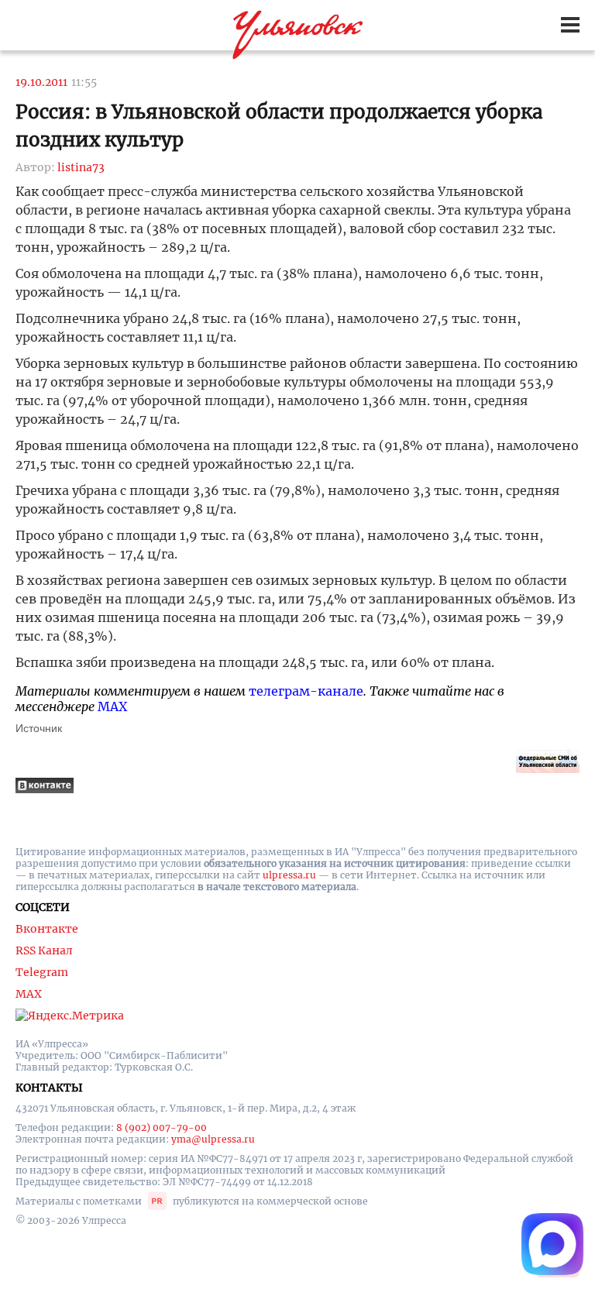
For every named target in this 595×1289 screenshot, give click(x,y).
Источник (38, 728)
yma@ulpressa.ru (213, 1139)
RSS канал (44, 950)
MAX (112, 706)
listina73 (81, 167)
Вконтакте (46, 929)
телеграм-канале (306, 691)
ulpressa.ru (289, 875)
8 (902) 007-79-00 (161, 1127)
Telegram (41, 972)
